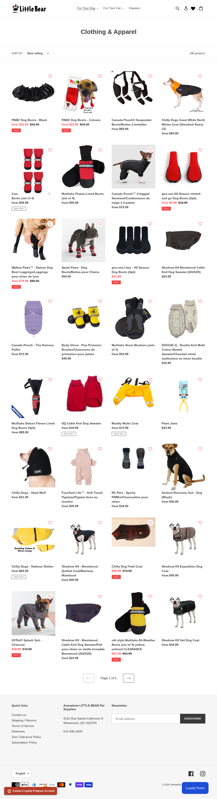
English (20, 773)
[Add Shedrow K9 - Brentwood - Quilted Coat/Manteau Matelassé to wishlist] (100, 523)
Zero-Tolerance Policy (26, 737)
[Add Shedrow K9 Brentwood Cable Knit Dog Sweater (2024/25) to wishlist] (200, 224)
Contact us (19, 715)
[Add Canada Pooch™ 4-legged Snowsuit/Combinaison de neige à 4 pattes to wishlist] (150, 150)
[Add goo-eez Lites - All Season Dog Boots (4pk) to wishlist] (150, 224)
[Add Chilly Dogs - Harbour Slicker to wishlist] (50, 523)
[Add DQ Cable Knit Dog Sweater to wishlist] (100, 379)
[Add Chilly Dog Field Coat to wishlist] (150, 523)
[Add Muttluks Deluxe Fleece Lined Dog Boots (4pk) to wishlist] (50, 379)
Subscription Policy (24, 742)
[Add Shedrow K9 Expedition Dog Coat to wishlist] (200, 523)
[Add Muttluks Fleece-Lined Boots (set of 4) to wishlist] (100, 150)
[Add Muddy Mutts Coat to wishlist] (150, 379)
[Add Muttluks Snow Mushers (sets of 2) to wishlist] (150, 301)
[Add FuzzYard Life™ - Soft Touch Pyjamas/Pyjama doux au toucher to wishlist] (100, 449)
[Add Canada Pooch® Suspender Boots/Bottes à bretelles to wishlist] (150, 76)
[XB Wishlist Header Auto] (193, 8)
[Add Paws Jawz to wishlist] (200, 379)
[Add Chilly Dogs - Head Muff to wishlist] (50, 449)
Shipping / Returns (24, 720)
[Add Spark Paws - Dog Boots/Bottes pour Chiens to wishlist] (100, 224)
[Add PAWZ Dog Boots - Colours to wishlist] (100, 76)
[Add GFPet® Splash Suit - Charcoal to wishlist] (50, 596)
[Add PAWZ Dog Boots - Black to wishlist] (50, 76)
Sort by (17, 53)
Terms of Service (23, 726)
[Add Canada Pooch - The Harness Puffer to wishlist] (50, 301)
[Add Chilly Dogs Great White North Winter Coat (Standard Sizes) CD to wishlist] (200, 76)
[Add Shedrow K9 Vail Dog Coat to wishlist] (200, 596)
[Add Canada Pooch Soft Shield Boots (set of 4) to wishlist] (50, 150)
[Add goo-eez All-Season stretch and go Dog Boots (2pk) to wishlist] (200, 150)
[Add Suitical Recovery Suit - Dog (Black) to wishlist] (200, 449)
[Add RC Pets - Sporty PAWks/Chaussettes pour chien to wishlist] (150, 449)
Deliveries (18, 731)
